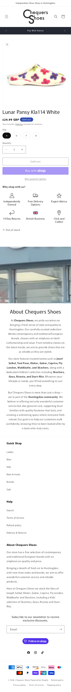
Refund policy (14, 525)
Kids (9, 466)
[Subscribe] (60, 629)
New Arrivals (13, 474)
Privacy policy (19, 685)
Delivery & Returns (17, 532)
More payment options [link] (35, 178)
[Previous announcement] (6, 30)
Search (10, 510)
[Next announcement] (65, 30)
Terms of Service (15, 517)
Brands (10, 481)
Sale (9, 489)
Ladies (10, 452)
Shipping (19, 124)
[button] (6, 16)
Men (9, 459)
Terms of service (36, 685)
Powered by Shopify (39, 680)
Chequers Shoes (23, 680)
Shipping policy (54, 685)
